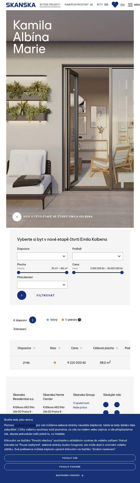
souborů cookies (25, 425)
